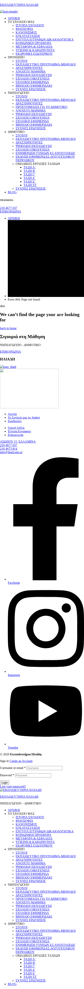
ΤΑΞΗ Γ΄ (29, 966)
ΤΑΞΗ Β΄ (29, 962)
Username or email (13, 768)
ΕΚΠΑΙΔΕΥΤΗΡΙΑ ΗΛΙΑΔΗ (19, 5)
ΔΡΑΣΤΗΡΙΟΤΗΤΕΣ (29, 859)
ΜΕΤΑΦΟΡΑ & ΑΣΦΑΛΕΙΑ (34, 838)
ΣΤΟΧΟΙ (21, 852)
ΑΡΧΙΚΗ (14, 810)
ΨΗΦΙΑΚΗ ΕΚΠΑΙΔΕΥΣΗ (34, 867)
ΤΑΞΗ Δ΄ (29, 969)
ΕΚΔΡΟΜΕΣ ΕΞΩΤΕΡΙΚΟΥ (34, 845)
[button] (8, 208)
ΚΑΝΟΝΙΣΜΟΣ (26, 824)
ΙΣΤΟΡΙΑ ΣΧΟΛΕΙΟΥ (30, 817)
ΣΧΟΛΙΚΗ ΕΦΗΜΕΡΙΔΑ (32, 874)
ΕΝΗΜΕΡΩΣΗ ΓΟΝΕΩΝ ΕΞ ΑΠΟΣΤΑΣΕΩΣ (45, 945)
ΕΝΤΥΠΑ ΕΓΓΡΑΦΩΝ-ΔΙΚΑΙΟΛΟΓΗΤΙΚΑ (45, 831)
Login (5, 782)
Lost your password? (13, 786)
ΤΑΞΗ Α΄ (29, 959)
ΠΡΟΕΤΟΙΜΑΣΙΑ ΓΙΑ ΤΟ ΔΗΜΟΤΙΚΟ (41, 898)
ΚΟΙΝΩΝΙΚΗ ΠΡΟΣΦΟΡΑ (33, 835)
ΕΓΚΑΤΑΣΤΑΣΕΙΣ (28, 827)
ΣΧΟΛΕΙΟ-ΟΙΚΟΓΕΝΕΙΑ (33, 870)
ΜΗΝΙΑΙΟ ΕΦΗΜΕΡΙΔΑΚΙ (34, 877)
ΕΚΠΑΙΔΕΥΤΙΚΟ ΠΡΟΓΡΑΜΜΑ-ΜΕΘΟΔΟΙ (46, 856)
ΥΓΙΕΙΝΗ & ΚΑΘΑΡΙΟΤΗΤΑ (35, 842)
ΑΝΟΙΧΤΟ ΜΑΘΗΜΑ (31, 863)
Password (7, 775)
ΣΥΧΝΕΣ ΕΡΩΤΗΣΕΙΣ (31, 881)
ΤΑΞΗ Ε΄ (29, 973)
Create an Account (21, 761)
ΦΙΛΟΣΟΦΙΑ (24, 820)
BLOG (12, 984)
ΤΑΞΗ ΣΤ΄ (30, 977)
